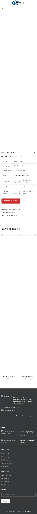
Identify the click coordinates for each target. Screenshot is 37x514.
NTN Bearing (5, 453)
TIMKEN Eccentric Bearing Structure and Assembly (27, 432)
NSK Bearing (11, 152)
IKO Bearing (5, 485)
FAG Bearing (5, 481)
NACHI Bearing (6, 475)
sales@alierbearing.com (21, 175)
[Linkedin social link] (14, 215)
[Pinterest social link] (12, 215)
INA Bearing (5, 478)
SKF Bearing (5, 457)
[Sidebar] (2, 156)
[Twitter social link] (9, 215)
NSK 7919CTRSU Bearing (9, 377)
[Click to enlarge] (5, 145)
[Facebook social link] (7, 215)
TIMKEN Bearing (6, 463)
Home (3, 152)
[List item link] (18, 408)
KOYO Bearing (5, 460)
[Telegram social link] (17, 215)
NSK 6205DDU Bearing (27, 377)
